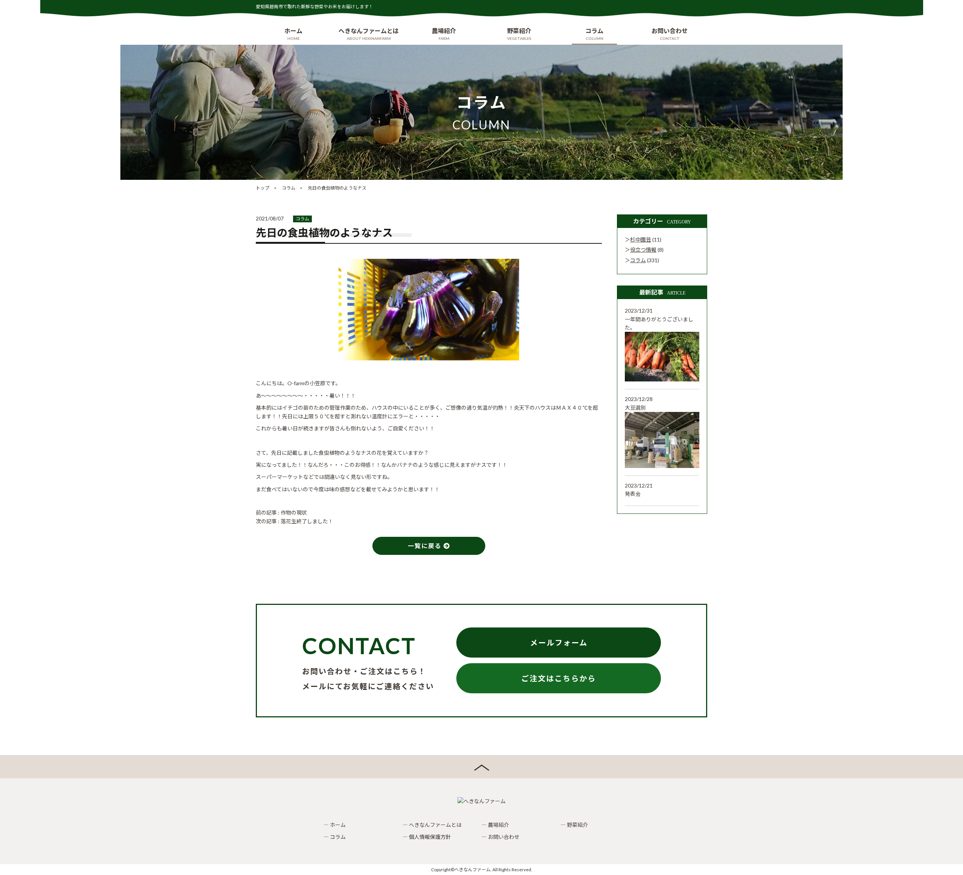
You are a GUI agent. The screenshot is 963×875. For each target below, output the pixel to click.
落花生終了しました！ (307, 521)
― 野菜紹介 (574, 825)
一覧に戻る (426, 545)
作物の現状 (294, 512)
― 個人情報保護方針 (427, 837)
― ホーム (335, 825)
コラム (302, 219)
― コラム (335, 837)
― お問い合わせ (500, 837)
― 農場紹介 (495, 825)
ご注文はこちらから (558, 678)
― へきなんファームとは (432, 825)
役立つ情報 (643, 249)
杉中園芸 (640, 239)
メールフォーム (559, 642)
